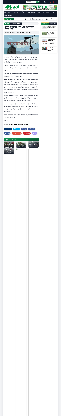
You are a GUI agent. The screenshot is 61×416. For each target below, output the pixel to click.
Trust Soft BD (31, 137)
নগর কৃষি (52, 12)
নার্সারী (5, 15)
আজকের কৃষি (10, 12)
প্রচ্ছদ (5, 12)
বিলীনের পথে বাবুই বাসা (21, 145)
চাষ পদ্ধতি (33, 12)
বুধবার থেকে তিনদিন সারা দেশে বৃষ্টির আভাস (33, 143)
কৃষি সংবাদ (16, 12)
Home (7, 23)
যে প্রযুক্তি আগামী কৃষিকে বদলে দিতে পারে (51, 33)
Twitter (17, 129)
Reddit (8, 133)
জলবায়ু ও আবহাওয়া (45, 12)
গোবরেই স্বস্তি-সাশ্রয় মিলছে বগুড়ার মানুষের (51, 49)
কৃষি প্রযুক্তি (38, 12)
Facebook (8, 129)
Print (35, 133)
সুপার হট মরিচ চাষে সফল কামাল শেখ (32, 19)
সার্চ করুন (37, 1)
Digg (24, 129)
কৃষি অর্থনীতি (21, 12)
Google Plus (17, 133)
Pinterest (27, 133)
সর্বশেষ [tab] (45, 24)
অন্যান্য (9, 15)
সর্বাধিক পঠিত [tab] (53, 24)
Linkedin (32, 129)
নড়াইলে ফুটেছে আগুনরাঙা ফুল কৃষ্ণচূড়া (9, 143)
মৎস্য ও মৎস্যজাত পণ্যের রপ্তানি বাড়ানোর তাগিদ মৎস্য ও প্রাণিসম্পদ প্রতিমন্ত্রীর (48, 41)
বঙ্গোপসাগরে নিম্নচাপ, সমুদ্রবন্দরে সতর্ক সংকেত (8, 150)
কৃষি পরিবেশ (27, 12)
